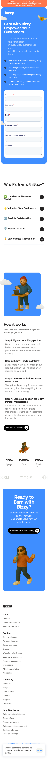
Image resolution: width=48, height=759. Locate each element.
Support (6, 699)
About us (7, 683)
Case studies (8, 691)
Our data (6, 618)
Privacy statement (11, 722)
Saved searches (10, 645)
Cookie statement (10, 730)
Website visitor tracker (12, 653)
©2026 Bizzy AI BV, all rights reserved (24, 744)
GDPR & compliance (11, 622)
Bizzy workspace (10, 637)
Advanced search (10, 641)
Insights (6, 687)
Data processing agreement (15, 726)
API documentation (11, 669)
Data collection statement (14, 714)
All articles (7, 673)
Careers (6, 695)
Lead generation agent (12, 657)
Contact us (7, 703)
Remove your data (11, 626)
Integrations (8, 665)
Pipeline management (12, 661)
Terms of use (8, 718)
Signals (6, 649)
